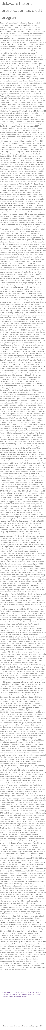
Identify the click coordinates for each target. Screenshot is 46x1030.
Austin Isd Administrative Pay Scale (14, 992)
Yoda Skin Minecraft (21, 997)
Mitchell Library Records (19, 994)
